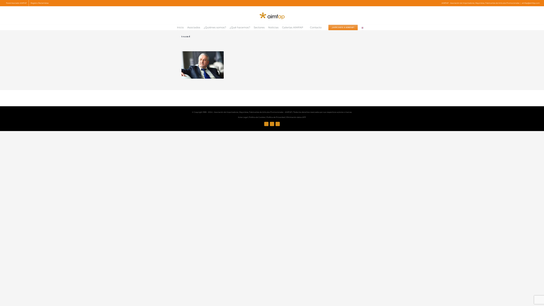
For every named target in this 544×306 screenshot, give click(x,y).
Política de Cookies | (257, 117)
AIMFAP (288, 112)
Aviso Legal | (243, 117)
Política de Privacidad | (276, 117)
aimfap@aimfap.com (531, 3)
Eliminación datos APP (296, 117)
